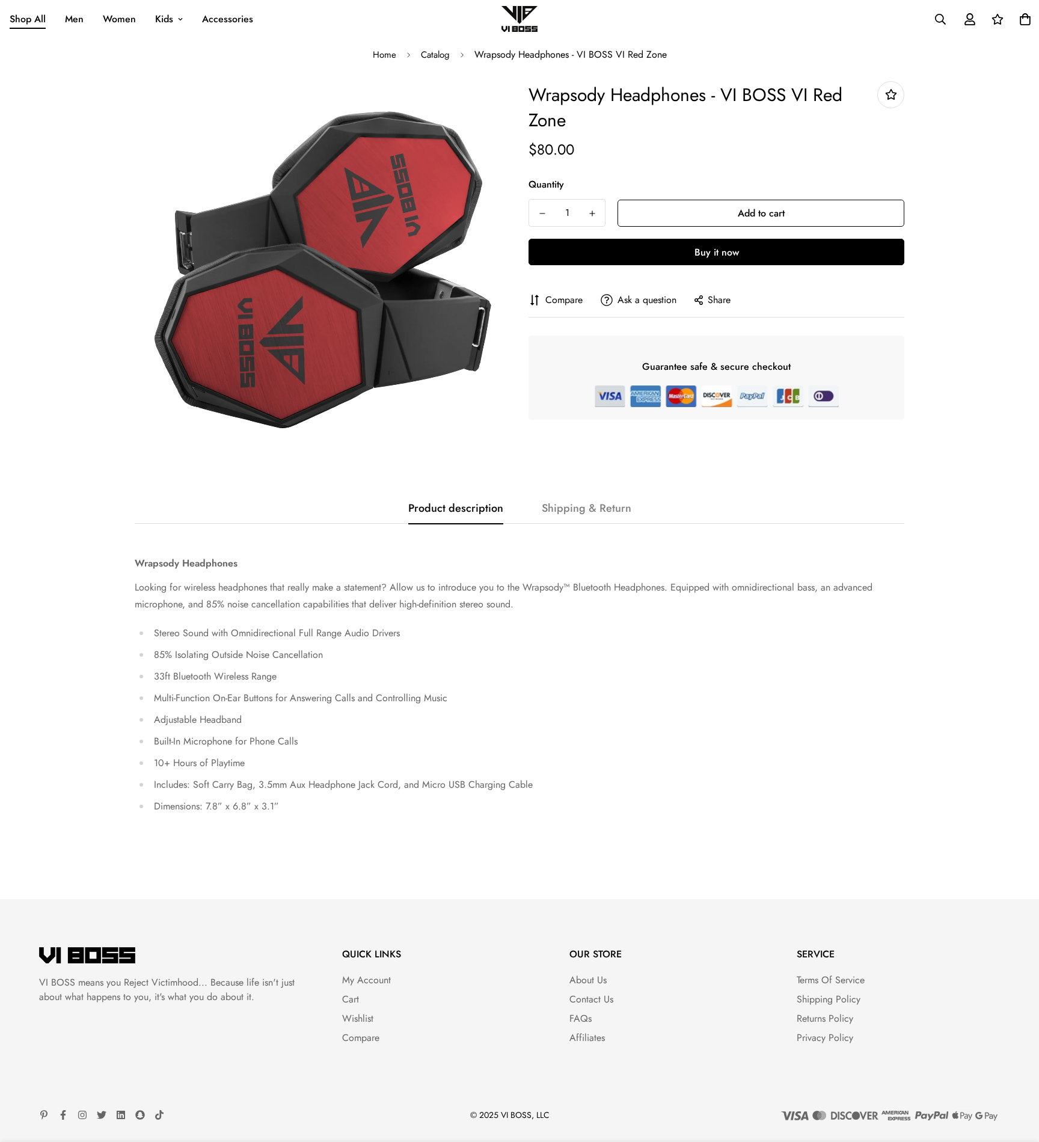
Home (384, 54)
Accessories (227, 19)
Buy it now (716, 252)
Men (74, 19)
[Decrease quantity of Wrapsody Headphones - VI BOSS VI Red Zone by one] (542, 213)
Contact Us (591, 999)
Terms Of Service (831, 980)
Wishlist (357, 1018)
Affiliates (587, 1038)
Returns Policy (825, 1018)
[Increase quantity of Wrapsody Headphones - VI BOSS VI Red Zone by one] (592, 213)
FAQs (580, 1018)
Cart (350, 999)
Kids (164, 19)
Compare (360, 1038)
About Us (588, 980)
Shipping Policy (828, 999)
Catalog (435, 54)
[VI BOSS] (519, 19)
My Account (366, 980)
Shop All (28, 19)
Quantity (546, 184)
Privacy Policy (825, 1038)
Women (119, 19)
